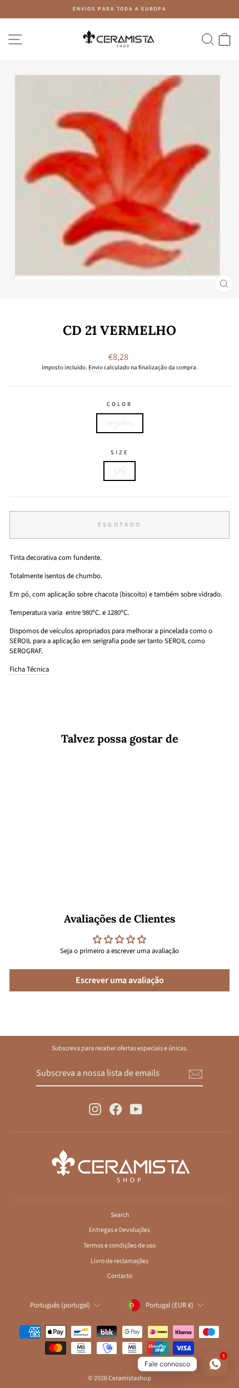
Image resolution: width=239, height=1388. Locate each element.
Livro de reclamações (119, 1261)
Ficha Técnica (29, 669)
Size (119, 453)
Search (120, 1215)
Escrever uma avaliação (120, 980)
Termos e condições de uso (119, 1245)
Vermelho (120, 423)
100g (119, 471)
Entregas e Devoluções (119, 1230)
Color (119, 404)
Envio (95, 367)
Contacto (119, 1276)
